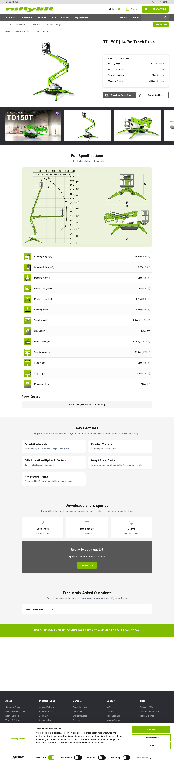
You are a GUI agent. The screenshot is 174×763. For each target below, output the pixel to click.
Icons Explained (147, 716)
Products (10, 17)
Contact (65, 17)
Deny (151, 745)
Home (7, 31)
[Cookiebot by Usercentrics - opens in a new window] (17, 758)
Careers (123, 17)
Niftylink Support (114, 720)
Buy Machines (82, 17)
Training (110, 711)
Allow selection (151, 738)
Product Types (47, 701)
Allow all (151, 730)
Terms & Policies (13, 720)
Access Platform (46, 707)
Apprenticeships (80, 707)
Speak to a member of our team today (112, 630)
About (136, 17)
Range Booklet (155, 95)
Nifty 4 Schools (12, 716)
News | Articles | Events (16, 711)
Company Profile (12, 707)
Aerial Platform (46, 711)
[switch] (78, 757)
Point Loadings (113, 716)
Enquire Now (161, 25)
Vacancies (77, 711)
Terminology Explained (150, 711)
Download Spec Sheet (121, 95)
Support (42, 17)
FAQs (58, 25)
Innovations (26, 17)
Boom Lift (43, 716)
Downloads (48, 25)
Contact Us (159, 9)
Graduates (77, 720)
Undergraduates (80, 716)
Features (36, 25)
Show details (141, 757)
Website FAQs (146, 707)
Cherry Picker (45, 720)
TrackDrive (28, 31)
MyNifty (115, 9)
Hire (53, 17)
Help (142, 701)
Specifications (22, 25)
